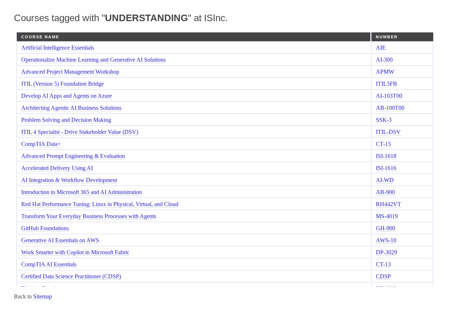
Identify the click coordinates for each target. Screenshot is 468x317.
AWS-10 (386, 240)
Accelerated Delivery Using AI (57, 168)
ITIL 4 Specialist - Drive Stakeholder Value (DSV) (79, 132)
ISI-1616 (386, 168)
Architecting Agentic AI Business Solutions (71, 108)
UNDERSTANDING (146, 18)
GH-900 (385, 228)
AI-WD (385, 180)
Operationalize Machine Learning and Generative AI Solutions (93, 60)
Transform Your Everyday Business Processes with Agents (88, 216)
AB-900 (385, 192)
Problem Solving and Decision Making (66, 120)
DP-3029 (386, 252)
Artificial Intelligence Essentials (57, 48)
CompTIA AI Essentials (48, 264)
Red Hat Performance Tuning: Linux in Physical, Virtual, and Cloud (99, 204)
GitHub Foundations (45, 228)
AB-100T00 (390, 108)
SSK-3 (384, 120)
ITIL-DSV (388, 132)
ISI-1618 (386, 156)
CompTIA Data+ (41, 144)
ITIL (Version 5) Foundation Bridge (62, 84)
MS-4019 (387, 216)
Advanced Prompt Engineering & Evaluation (73, 156)
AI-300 (384, 60)
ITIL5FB (386, 84)
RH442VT (388, 204)
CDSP (383, 276)
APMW (385, 72)
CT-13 (383, 264)
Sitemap (42, 296)
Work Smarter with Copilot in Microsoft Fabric (75, 252)
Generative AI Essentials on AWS (60, 240)
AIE (381, 48)
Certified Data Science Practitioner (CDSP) (71, 276)
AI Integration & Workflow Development (69, 180)
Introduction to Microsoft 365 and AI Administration (81, 192)
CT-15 (383, 144)
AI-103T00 (389, 96)
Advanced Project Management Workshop (70, 72)
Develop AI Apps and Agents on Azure (66, 96)
